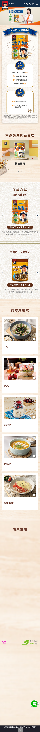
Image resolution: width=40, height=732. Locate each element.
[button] (18, 171)
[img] (35, 703)
